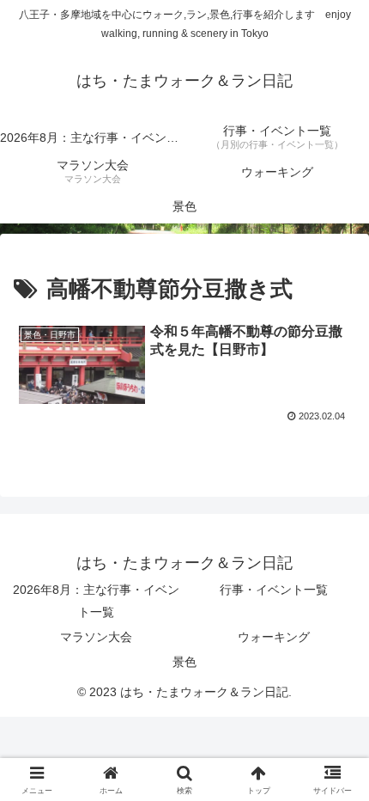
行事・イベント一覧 (274, 589)
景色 (184, 662)
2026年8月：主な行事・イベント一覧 (96, 600)
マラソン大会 (96, 637)
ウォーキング (274, 637)
